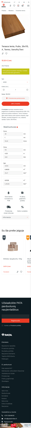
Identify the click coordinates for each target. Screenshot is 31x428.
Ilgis (3, 79)
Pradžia (4, 10)
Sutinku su (12, 325)
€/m (24, 157)
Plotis (5, 147)
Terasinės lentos (20, 10)
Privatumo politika (15, 325)
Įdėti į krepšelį (15, 103)
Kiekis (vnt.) (5, 86)
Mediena (11, 10)
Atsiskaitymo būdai (8, 373)
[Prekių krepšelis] (22, 6)
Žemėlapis (5, 381)
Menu (28, 5)
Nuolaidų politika (7, 351)
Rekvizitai (5, 401)
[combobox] (15, 82)
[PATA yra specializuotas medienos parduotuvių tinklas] (4, 5)
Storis (5, 131)
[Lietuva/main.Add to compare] (10, 6)
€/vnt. (25, 141)
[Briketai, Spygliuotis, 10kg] (13, 247)
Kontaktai (5, 396)
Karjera (4, 398)
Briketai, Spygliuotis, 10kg (12, 259)
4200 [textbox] (5, 82)
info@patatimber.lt (10, 418)
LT (14, 2)
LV (19, 2)
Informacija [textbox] (7, 217)
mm (24, 134)
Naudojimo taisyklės (8, 346)
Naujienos (5, 406)
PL (28, 2)
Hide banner (29, 425)
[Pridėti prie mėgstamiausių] (14, 6)
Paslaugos (5, 359)
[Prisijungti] (18, 6)
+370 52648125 (9, 415)
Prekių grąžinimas (8, 378)
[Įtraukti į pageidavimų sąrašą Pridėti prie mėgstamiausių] (6, 53)
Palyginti (3, 53)
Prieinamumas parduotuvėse (16, 98)
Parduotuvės (6, 2)
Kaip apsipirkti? (7, 368)
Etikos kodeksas (7, 403)
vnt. (24, 137)
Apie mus (5, 391)
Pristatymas (6, 376)
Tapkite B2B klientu (8, 356)
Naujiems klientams (8, 353)
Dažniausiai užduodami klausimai (13, 371)
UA (24, 2)
